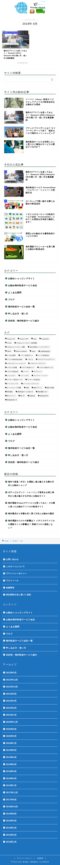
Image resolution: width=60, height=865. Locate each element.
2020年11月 (12, 722)
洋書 (27, 387)
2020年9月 (11, 729)
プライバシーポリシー (16, 573)
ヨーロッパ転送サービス (14, 379)
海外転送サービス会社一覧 (21, 306)
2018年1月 (11, 785)
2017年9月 (11, 799)
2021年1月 (11, 715)
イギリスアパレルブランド (46, 359)
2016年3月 (11, 828)
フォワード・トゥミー (41, 375)
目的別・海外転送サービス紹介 (23, 320)
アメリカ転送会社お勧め (14, 359)
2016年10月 (12, 806)
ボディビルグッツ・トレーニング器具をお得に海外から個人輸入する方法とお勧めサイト (31, 494)
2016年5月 (11, 820)
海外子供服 (50, 387)
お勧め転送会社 (45, 351)
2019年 (14, 541)
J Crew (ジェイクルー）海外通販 (26, 343)
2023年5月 (11, 672)
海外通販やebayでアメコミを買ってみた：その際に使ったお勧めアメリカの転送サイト (31, 505)
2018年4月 (11, 778)
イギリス (30, 359)
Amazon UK (11, 339)
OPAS (9, 351)
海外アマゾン (38, 387)
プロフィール (12, 581)
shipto (33, 351)
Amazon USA (24, 339)
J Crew (9, 343)
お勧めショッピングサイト (21, 278)
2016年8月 (11, 813)
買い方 (22, 396)
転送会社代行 (44, 396)
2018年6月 (11, 764)
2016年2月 (11, 835)
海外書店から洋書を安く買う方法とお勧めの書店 (31, 514)
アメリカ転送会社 (43, 355)
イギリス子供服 (12, 367)
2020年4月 (11, 736)
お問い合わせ (12, 559)
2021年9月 (11, 694)
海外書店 (10, 391)
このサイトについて (15, 566)
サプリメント (38, 371)
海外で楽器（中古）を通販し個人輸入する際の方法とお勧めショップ (31, 483)
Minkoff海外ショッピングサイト (40, 347)
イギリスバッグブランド (37, 363)
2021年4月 (11, 701)
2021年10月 (12, 686)
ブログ (11, 299)
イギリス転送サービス (46, 367)
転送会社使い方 (12, 400)
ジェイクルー (11, 375)
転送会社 (32, 396)
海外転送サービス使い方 (25, 391)
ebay (34, 339)
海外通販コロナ (43, 391)
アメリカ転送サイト (26, 355)
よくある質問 (14, 292)
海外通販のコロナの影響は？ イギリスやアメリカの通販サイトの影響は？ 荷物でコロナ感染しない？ (31, 524)
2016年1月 (11, 842)
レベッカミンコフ (12, 383)
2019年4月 (11, 757)
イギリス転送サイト (28, 367)
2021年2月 (11, 708)
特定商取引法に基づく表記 (18, 595)
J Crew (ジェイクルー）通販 (16, 347)
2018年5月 (11, 771)
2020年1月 (11, 743)
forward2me (45, 339)
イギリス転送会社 (12, 371)
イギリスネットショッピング (16, 363)
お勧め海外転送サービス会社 (22, 285)
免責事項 (10, 588)
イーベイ (26, 371)
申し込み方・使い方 (18, 313)
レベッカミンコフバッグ (31, 383)
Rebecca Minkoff (21, 351)
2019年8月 (11, 750)
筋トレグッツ (11, 396)
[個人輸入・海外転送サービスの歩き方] (30, 12)
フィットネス (24, 375)
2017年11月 (12, 792)
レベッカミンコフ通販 (14, 387)
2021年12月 (12, 680)
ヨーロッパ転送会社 (33, 379)
